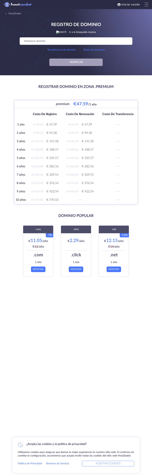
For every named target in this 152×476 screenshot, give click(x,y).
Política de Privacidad (30, 463)
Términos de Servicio (57, 463)
